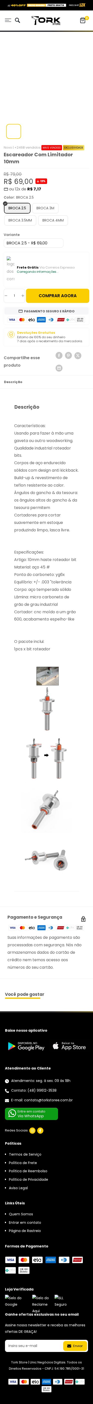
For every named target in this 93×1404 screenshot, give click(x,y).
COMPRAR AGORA (58, 296)
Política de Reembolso (28, 1171)
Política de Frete (23, 1162)
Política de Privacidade (28, 1179)
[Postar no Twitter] (77, 356)
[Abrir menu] (8, 20)
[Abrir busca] (17, 20)
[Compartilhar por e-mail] (59, 368)
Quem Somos (21, 1214)
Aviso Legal (18, 1187)
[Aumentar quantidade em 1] (23, 296)
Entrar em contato (25, 1222)
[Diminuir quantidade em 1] (6, 296)
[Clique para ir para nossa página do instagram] (32, 1130)
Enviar (77, 1346)
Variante (12, 234)
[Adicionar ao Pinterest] (68, 355)
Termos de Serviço (25, 1154)
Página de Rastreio (25, 1230)
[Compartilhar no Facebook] (59, 355)
